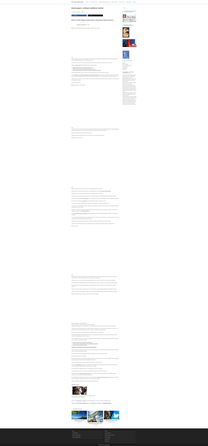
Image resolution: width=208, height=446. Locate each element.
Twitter (93, 403)
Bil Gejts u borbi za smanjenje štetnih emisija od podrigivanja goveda (85, 343)
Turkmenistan (79, 364)
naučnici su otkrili (85, 198)
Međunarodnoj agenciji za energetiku (81, 213)
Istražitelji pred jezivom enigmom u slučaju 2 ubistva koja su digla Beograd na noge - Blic (129, 94)
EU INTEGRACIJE (75, 433)
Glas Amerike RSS (125, 64)
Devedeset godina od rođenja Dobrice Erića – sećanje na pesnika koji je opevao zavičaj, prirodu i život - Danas (129, 98)
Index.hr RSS (125, 69)
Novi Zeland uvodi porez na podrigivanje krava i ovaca (82, 342)
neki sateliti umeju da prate (106, 191)
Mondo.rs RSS (107, 439)
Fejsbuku (78, 400)
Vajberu (84, 400)
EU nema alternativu (78, 2)
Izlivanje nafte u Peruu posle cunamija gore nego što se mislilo (84, 68)
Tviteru (81, 400)
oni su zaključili (83, 200)
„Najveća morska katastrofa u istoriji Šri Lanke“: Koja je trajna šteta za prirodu (87, 70)
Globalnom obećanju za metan (103, 377)
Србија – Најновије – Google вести (129, 72)
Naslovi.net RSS (125, 66)
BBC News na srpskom (81, 24)
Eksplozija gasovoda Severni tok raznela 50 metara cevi (82, 67)
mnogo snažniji (78, 65)
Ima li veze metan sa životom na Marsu (80, 345)
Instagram (84, 403)
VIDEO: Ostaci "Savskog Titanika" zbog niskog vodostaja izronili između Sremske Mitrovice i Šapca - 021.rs (129, 86)
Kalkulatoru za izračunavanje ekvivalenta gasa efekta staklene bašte (86, 74)
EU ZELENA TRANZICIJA (76, 437)
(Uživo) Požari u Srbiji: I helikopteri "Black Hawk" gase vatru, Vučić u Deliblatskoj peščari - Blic (129, 76)
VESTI (83, 11)
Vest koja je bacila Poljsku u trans (95, 423)
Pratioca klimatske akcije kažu (84, 373)
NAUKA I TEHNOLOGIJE (76, 435)
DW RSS (124, 62)
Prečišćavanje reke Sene (79, 420)
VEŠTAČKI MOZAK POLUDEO (111, 420)
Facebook (80, 403)
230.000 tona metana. (85, 211)
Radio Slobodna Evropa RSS (127, 65)
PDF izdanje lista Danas (107, 403)
